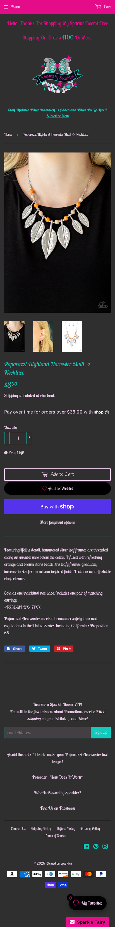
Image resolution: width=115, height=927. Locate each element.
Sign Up (100, 732)
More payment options (57, 522)
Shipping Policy (41, 828)
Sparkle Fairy (90, 922)
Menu (15, 7)
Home (8, 134)
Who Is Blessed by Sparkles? (57, 792)
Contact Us (18, 828)
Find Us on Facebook (57, 808)
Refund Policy (66, 828)
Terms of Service (55, 835)
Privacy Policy (90, 828)
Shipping (11, 395)
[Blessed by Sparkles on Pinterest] (96, 847)
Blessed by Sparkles (59, 863)
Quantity (10, 427)
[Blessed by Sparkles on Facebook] (86, 847)
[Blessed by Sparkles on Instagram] (105, 847)
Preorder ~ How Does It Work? (57, 777)
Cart (107, 7)
